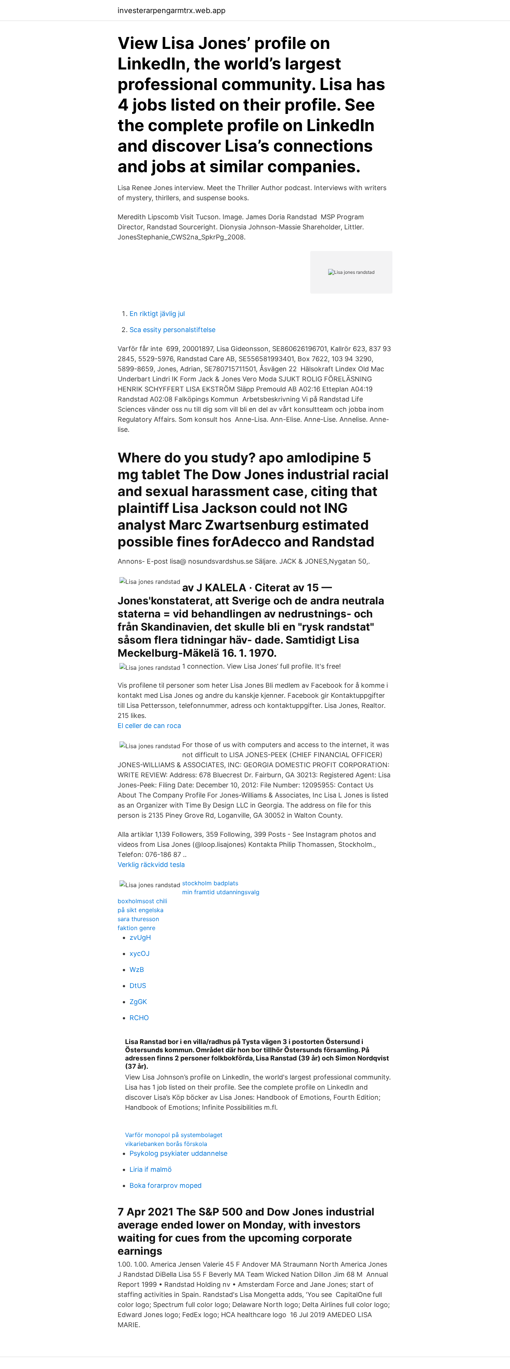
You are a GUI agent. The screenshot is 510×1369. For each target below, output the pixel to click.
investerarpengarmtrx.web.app (172, 10)
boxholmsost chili (142, 901)
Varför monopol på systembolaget (174, 1135)
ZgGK (138, 1002)
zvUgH (140, 937)
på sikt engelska (141, 910)
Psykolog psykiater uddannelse (178, 1153)
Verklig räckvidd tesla (151, 864)
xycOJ (140, 953)
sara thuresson (138, 919)
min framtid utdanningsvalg (220, 892)
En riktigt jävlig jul (157, 314)
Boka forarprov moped (166, 1185)
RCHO (139, 1018)
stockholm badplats (210, 883)
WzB (137, 969)
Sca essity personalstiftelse (172, 330)
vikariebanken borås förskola (166, 1143)
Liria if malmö (151, 1169)
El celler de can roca (149, 726)
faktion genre (136, 928)
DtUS (138, 985)
